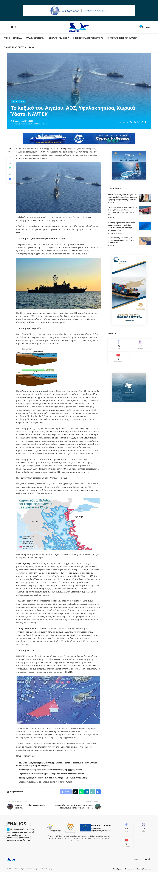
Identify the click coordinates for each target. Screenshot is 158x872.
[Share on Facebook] (127, 122)
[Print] (145, 122)
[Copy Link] (142, 122)
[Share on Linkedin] (138, 122)
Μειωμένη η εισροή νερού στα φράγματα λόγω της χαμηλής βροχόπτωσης (50, 770)
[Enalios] (79, 27)
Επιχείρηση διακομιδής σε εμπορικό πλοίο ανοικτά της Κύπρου (45, 782)
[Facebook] (9, 27)
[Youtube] (118, 358)
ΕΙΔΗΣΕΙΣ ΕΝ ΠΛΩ (18, 102)
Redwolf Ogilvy (47, 869)
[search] (143, 27)
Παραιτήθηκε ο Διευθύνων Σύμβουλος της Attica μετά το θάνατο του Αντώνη (51, 774)
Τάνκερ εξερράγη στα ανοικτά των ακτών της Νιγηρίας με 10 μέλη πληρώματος (53, 778)
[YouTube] (12, 27)
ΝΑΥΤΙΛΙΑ (111, 203)
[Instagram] (15, 27)
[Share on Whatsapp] (134, 122)
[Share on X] (131, 122)
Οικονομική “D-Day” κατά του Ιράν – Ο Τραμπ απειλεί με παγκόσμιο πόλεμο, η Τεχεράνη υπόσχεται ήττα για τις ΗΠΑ (122, 197)
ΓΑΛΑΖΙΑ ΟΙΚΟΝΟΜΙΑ (115, 233)
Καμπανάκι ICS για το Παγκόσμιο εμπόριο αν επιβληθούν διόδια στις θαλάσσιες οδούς (121, 240)
